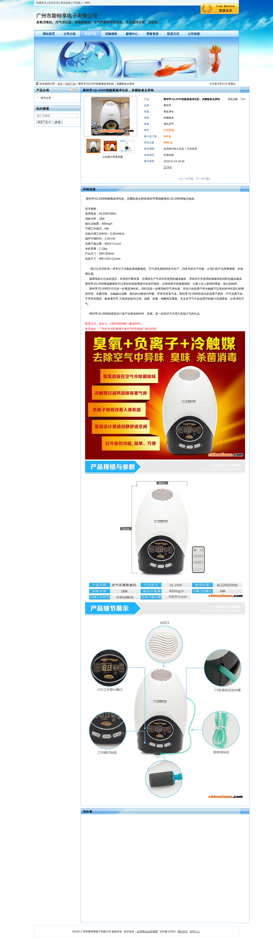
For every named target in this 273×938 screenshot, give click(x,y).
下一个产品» (203, 178)
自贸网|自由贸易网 (147, 931)
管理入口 (195, 931)
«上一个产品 (186, 178)
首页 (59, 83)
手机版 (76, 2)
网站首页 (182, 931)
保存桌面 (66, 2)
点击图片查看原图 (112, 156)
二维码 (86, 2)
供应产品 (70, 83)
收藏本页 (41, 2)
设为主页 (53, 2)
